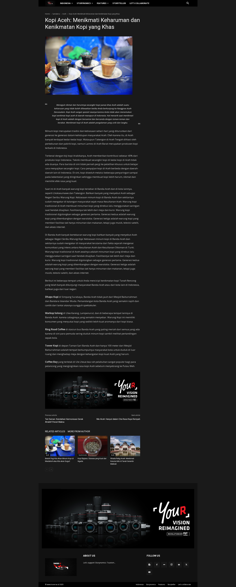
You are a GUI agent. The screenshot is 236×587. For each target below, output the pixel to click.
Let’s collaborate (139, 3)
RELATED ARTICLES (55, 431)
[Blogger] (149, 564)
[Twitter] (186, 564)
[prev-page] (46, 469)
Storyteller (119, 3)
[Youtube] (149, 572)
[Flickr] (164, 564)
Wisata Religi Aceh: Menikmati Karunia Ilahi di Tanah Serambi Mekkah (122, 461)
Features (101, 3)
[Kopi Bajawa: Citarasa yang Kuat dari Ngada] (92, 446)
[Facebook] (157, 564)
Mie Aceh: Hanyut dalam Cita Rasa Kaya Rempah (118, 419)
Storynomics (84, 3)
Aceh (64, 14)
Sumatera (56, 14)
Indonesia (65, 3)
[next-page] (51, 469)
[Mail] (179, 564)
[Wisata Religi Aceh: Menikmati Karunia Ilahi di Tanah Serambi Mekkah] (125, 446)
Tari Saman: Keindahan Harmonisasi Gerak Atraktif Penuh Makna (64, 420)
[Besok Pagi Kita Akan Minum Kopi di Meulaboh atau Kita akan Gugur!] (60, 446)
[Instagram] (171, 564)
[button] (187, 3)
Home (47, 14)
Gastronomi (83, 455)
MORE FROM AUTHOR (79, 431)
